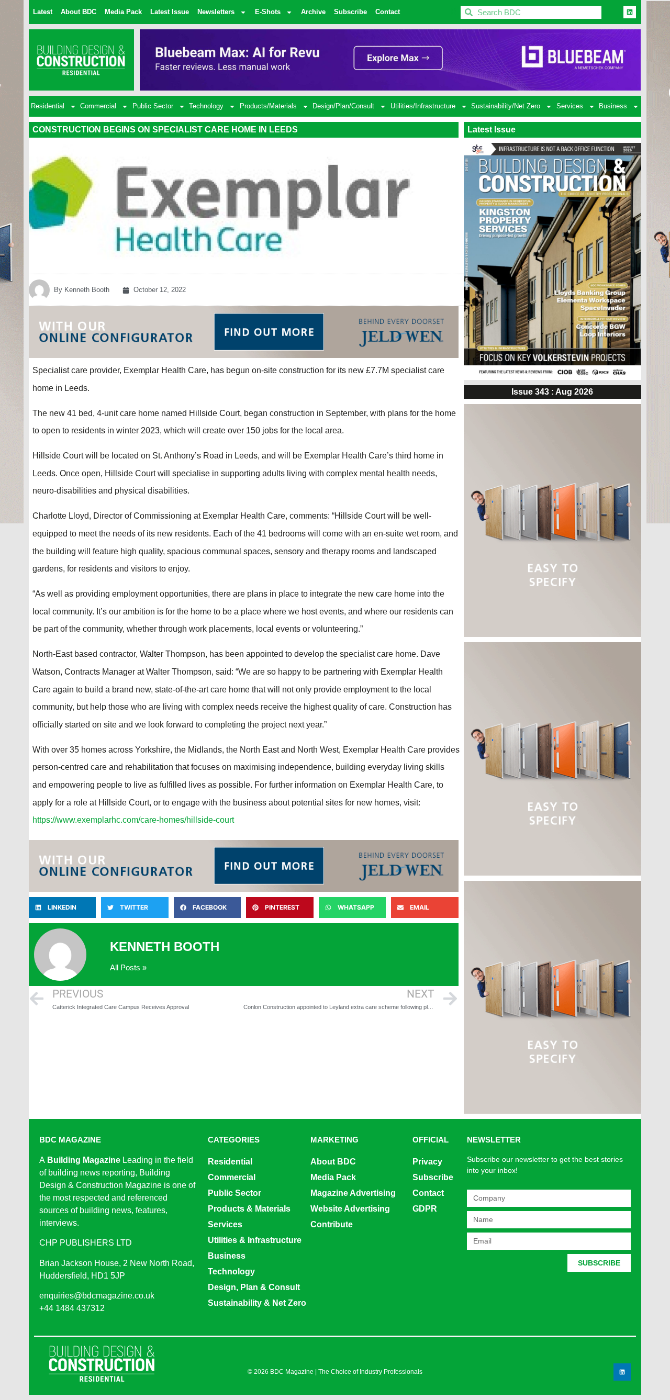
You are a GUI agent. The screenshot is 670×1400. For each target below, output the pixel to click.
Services (569, 106)
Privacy (427, 1161)
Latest (42, 12)
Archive (313, 12)
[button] (62, 907)
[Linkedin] (629, 12)
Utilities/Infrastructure (422, 106)
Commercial (98, 106)
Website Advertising (350, 1208)
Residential (47, 106)
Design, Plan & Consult (254, 1287)
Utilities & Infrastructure (255, 1240)
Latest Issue (169, 12)
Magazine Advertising (353, 1193)
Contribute (331, 1224)
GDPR (424, 1208)
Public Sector (152, 106)
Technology (206, 106)
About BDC (78, 12)
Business (613, 106)
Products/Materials (268, 106)
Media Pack (123, 12)
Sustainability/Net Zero (505, 106)
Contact (387, 12)
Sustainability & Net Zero (257, 1302)
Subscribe (350, 12)
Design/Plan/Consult (343, 106)
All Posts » (128, 967)
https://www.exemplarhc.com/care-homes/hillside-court (133, 819)
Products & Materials (249, 1208)
